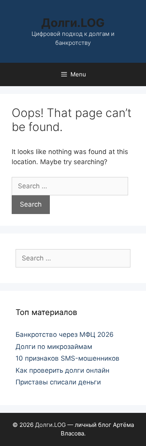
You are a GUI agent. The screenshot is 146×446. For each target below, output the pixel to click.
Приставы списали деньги (58, 382)
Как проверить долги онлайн (62, 370)
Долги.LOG (73, 23)
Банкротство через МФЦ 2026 (65, 334)
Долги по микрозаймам (54, 346)
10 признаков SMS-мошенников (68, 358)
